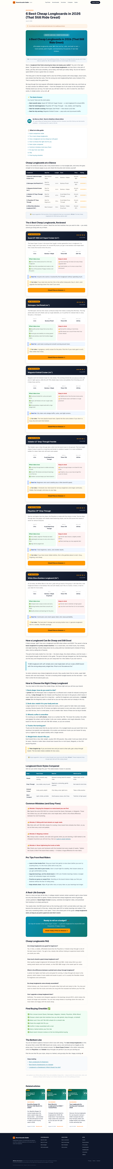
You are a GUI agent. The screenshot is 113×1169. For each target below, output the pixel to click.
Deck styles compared (36, 144)
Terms (94, 1160)
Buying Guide (85, 1142)
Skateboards (30, 10)
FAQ (30, 152)
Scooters (63, 2)
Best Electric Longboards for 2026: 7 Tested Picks (55, 1105)
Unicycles (84, 1152)
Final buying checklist (36, 155)
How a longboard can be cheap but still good (43, 139)
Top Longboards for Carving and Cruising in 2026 (76, 1105)
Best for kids (44, 1140)
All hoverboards (44, 1147)
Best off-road (44, 1142)
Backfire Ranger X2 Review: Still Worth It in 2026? (34, 1105)
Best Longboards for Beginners (38, 1062)
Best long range (65, 1142)
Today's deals (95, 2)
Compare (70, 2)
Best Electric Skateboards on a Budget (41, 1064)
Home (83, 1140)
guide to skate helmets (63, 839)
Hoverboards (55, 2)
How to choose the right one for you (40, 141)
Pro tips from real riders (36, 150)
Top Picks (47, 2)
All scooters (64, 1147)
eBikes (84, 1154)
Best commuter (65, 1140)
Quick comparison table (36, 133)
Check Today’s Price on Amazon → (56, 930)
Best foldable (65, 1144)
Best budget (44, 1144)
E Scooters (85, 1144)
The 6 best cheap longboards (38, 136)
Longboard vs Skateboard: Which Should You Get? (45, 1067)
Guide (76, 2)
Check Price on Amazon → (56, 290)
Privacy (89, 1160)
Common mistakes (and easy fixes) (40, 147)
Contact (98, 1160)
